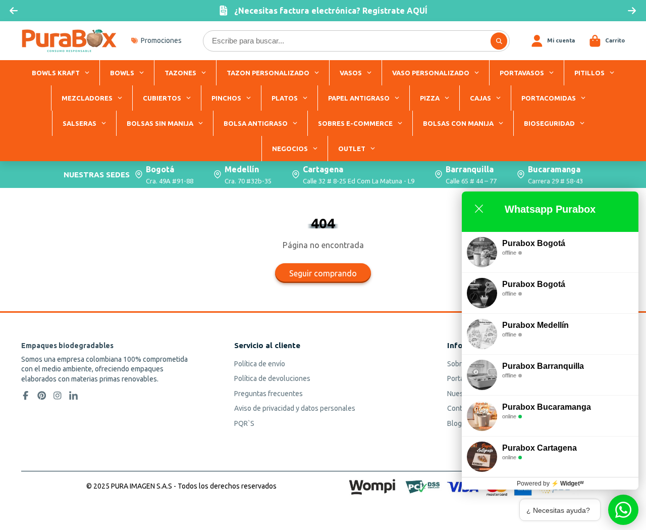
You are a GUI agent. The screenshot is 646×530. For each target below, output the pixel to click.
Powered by (550, 483)
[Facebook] (25, 395)
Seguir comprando (323, 273)
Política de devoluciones (272, 378)
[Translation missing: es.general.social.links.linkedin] (73, 395)
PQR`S (244, 423)
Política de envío (259, 364)
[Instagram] (57, 395)
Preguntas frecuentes (268, 394)
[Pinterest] (41, 395)
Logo (69, 40)
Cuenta (553, 41)
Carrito (607, 41)
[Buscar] (499, 41)
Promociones (161, 40)
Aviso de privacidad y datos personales (294, 408)
